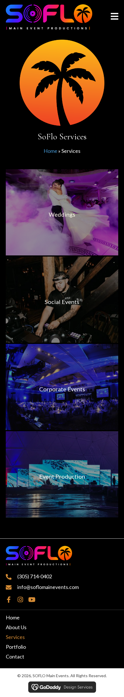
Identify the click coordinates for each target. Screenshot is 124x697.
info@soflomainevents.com (48, 587)
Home (50, 151)
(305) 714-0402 (34, 576)
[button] (9, 599)
